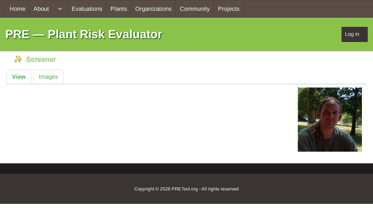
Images (48, 77)
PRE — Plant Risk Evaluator (83, 34)
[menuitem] (17, 9)
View (19, 77)
